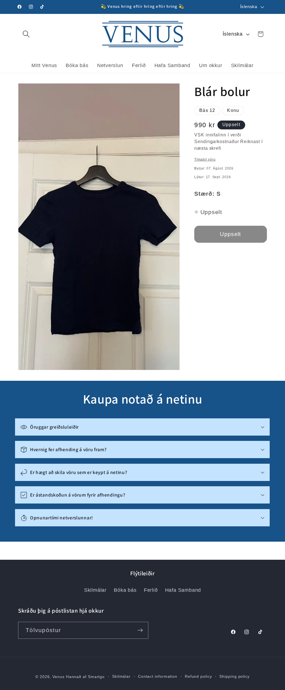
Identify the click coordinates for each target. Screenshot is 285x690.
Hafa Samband (183, 590)
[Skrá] (140, 630)
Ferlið (151, 590)
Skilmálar (95, 590)
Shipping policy (234, 676)
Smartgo (96, 676)
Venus (58, 676)
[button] (26, 34)
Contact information (157, 676)
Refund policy (198, 676)
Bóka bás (125, 590)
